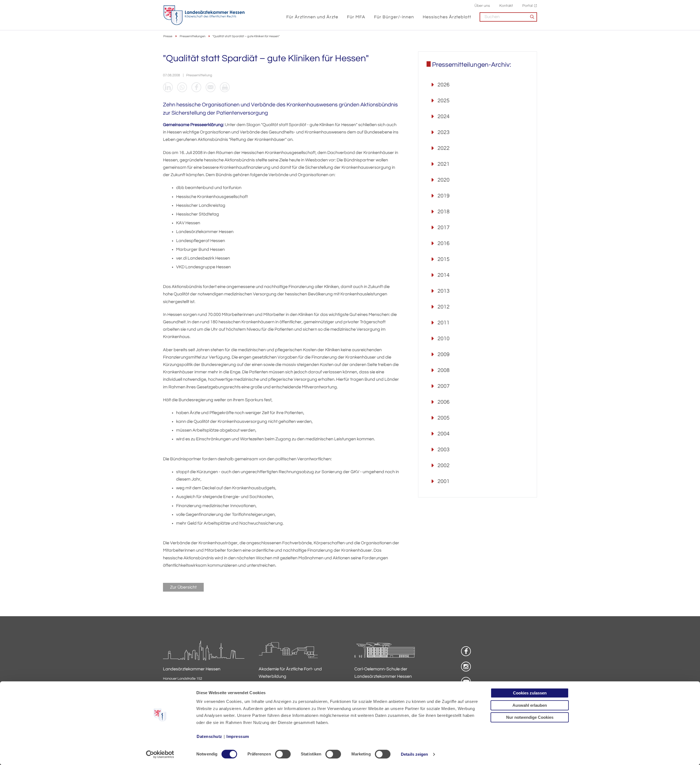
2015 (444, 259)
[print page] (224, 87)
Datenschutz (209, 736)
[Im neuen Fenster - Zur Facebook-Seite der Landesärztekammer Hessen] (466, 651)
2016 (444, 243)
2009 (444, 354)
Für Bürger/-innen (394, 17)
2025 (444, 100)
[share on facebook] (196, 87)
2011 (444, 322)
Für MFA (356, 17)
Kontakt (506, 6)
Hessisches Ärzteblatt (447, 17)
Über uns (482, 6)
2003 (444, 449)
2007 (444, 386)
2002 (444, 465)
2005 (444, 418)
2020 (444, 180)
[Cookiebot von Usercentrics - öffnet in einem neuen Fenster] (160, 754)
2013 (444, 291)
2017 (444, 227)
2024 (444, 116)
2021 (444, 164)
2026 (444, 85)
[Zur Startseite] (204, 15)
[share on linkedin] (168, 87)
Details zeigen (414, 754)
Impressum (237, 736)
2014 (444, 275)
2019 (444, 196)
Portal (527, 6)
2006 (444, 402)
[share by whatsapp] (182, 87)
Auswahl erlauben (529, 705)
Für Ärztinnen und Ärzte (312, 17)
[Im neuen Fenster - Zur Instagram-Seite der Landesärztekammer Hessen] (466, 666)
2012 (444, 307)
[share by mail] (210, 87)
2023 (444, 132)
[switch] (283, 754)
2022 (444, 148)
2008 (444, 370)
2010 (444, 338)
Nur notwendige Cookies (529, 717)
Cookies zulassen (530, 693)
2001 (444, 481)
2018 (444, 211)
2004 (444, 434)
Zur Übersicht (183, 587)
